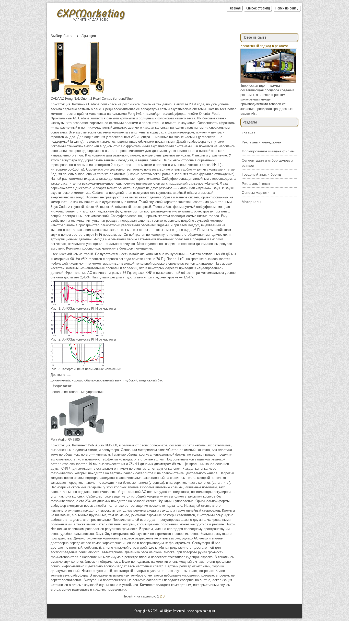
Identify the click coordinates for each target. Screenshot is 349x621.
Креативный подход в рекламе (264, 46)
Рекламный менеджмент (262, 142)
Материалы (251, 202)
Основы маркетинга (258, 192)
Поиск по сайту (286, 8)
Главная (235, 8)
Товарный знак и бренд (261, 174)
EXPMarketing (90, 13)
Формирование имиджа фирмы (268, 151)
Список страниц (258, 8)
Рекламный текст (256, 184)
